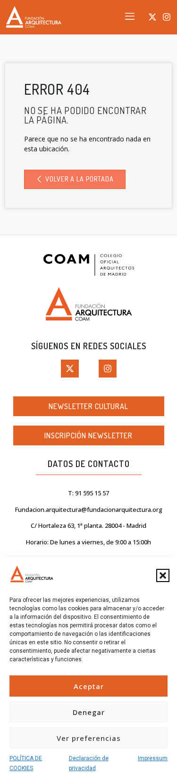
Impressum (153, 758)
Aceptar (89, 686)
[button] (163, 575)
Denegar (89, 712)
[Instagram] (166, 16)
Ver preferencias (89, 738)
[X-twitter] (152, 16)
